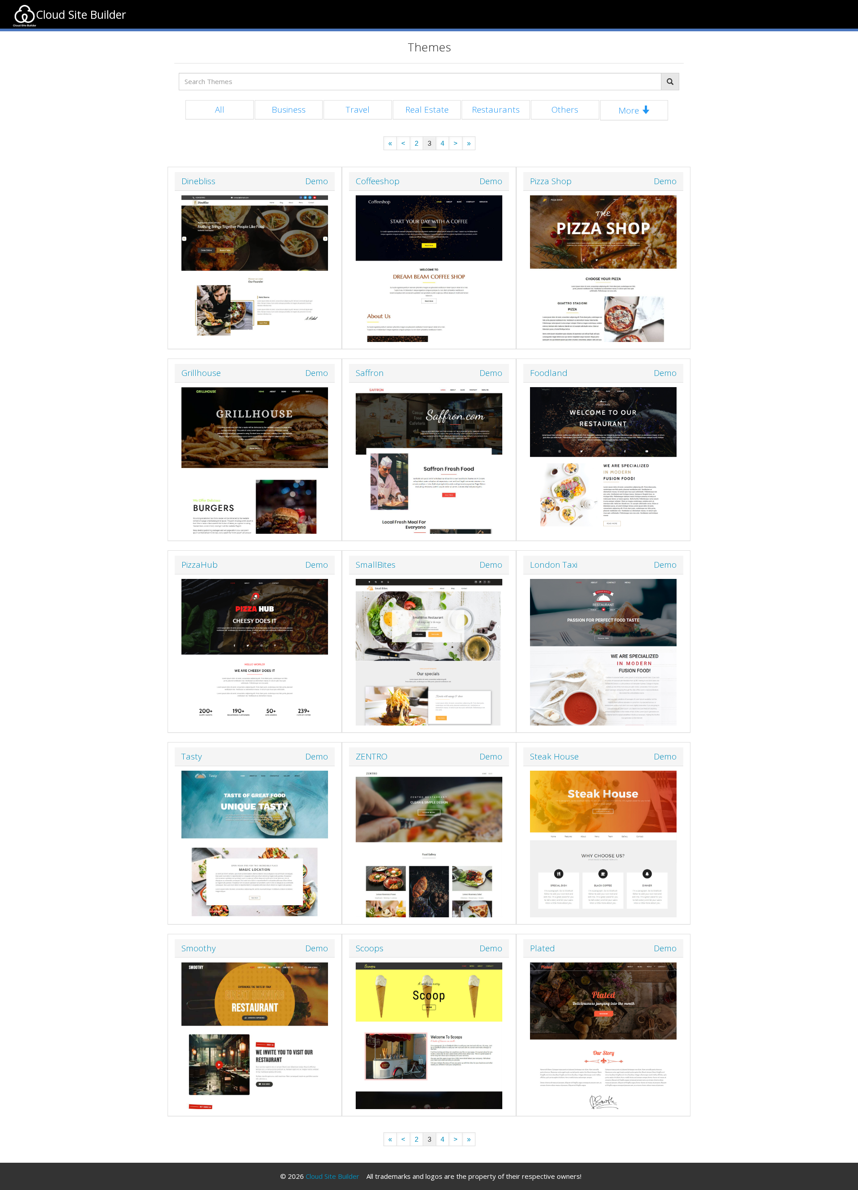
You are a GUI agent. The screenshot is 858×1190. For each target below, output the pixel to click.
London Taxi (553, 564)
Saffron (370, 373)
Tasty (191, 756)
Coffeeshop (378, 181)
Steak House (554, 756)
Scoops (369, 948)
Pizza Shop (551, 181)
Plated (542, 948)
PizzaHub (199, 564)
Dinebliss (198, 181)
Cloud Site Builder (332, 1176)
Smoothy (198, 948)
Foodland (549, 373)
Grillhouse (201, 373)
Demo (316, 181)
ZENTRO (371, 756)
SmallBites (375, 564)
